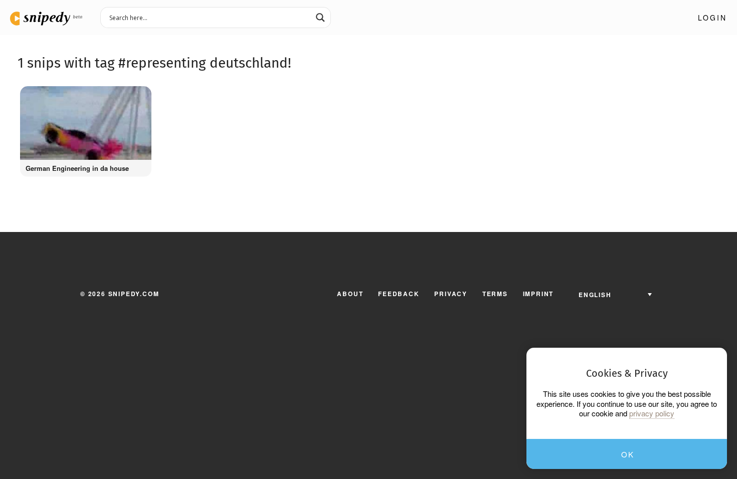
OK (627, 454)
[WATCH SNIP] (139, 96)
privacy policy (651, 413)
